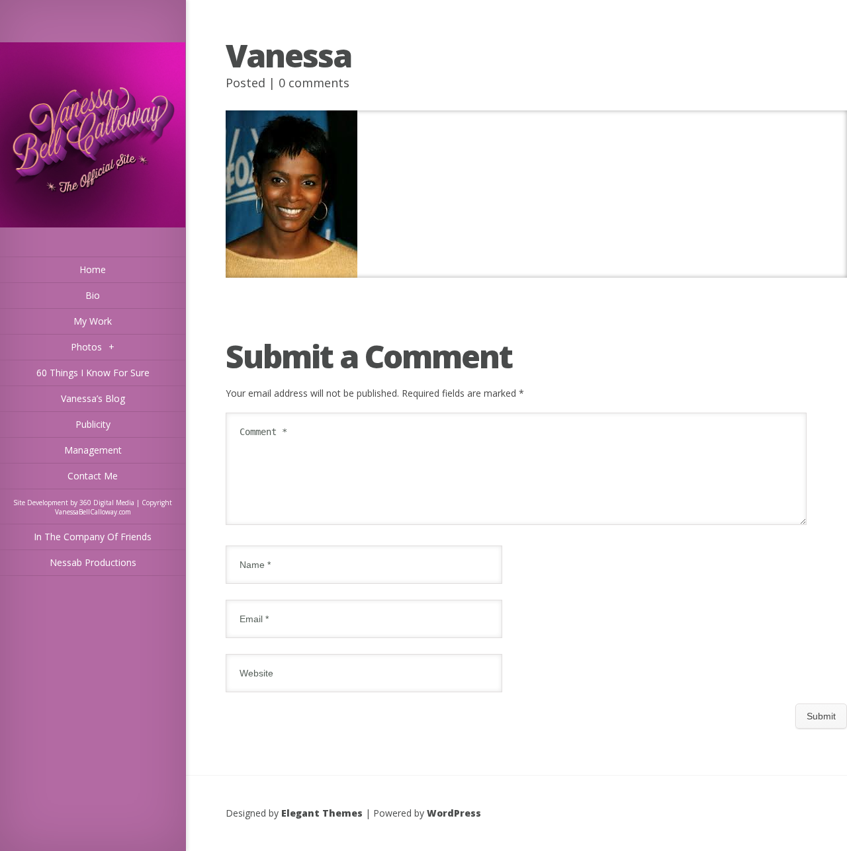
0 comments (314, 83)
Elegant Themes (322, 813)
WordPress (454, 813)
